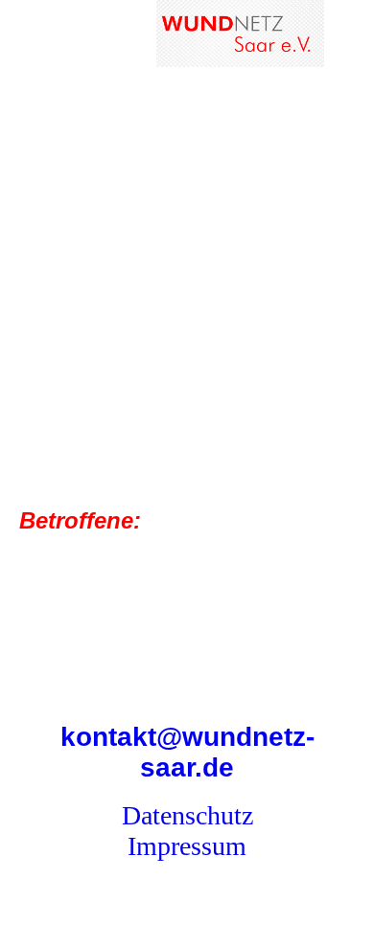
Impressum (187, 846)
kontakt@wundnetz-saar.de (187, 752)
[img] (239, 33)
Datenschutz (187, 815)
